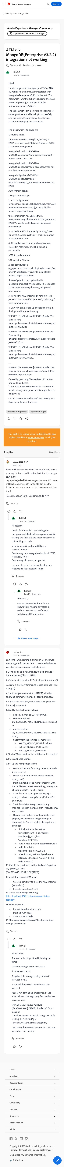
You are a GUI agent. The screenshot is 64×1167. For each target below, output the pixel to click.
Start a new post (36, 437)
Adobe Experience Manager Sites (16, 13)
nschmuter (17, 652)
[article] (32, 487)
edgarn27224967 (20, 462)
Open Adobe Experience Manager (29, 33)
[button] (15, 65)
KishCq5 (16, 72)
